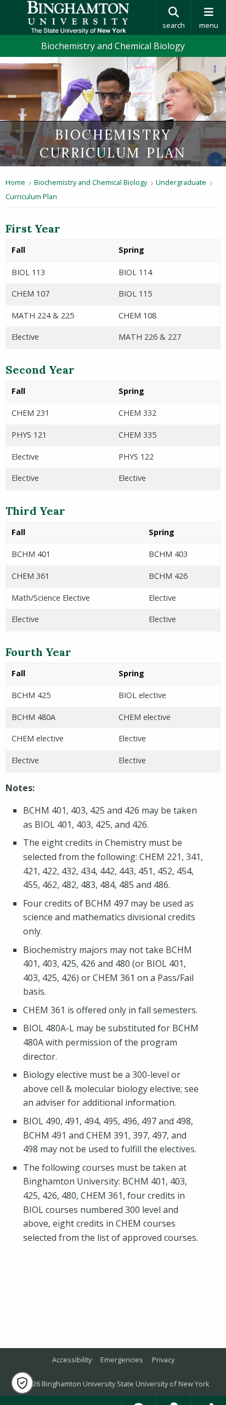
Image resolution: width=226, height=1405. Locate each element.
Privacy (163, 1360)
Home (15, 182)
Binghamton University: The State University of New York (78, 17)
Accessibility (72, 1360)
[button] (22, 1383)
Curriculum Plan (31, 196)
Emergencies (121, 1360)
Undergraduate (181, 182)
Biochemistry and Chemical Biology (113, 46)
